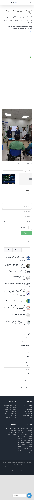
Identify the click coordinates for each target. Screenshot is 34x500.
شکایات (27, 376)
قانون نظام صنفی (12, 432)
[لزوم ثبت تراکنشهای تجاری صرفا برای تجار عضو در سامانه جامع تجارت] (28, 277)
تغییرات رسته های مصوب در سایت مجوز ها (15, 300)
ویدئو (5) (27, 356)
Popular (25, 250)
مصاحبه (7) (26, 348)
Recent (17, 250)
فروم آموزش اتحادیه (24, 387)
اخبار (24, 163)
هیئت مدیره (29, 413)
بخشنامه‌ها (29, 409)
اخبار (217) (27, 337)
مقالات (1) (27, 352)
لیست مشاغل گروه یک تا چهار (18, 314)
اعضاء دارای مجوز (25, 365)
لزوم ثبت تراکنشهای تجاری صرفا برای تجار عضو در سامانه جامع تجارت (15, 277)
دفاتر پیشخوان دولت (11, 428)
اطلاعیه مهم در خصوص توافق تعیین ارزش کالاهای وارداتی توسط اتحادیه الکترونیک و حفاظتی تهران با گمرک (15, 257)
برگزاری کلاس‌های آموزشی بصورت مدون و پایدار (19, 271)
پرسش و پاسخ (26, 384)
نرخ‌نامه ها (27, 380)
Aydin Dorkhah (17, 467)
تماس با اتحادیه (28, 411)
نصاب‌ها (27, 369)
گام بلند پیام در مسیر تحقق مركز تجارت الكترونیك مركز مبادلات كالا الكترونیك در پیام (15, 265)
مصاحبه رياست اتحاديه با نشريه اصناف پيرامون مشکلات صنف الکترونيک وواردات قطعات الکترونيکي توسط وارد (15, 321)
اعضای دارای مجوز (27, 405)
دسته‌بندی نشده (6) (25, 345)
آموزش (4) (26, 334)
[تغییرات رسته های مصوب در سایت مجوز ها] (28, 299)
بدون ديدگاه (19, 163)
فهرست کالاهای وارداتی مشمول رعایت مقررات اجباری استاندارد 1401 (17, 284)
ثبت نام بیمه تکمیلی (27, 415)
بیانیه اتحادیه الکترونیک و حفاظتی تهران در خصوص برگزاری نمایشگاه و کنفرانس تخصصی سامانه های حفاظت (14, 307)
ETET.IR (15, 466)
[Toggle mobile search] (27, 2)
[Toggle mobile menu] (31, 2)
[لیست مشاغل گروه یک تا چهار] (28, 314)
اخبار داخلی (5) (25, 341)
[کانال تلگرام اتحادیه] (29, 495)
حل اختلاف (26, 373)
